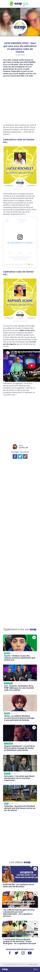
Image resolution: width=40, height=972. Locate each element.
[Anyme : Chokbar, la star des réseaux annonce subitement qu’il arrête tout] (20, 643)
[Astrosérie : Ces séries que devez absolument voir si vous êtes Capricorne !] (20, 763)
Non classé (20, 40)
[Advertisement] (20, 100)
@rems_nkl (23, 448)
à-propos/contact (33, 964)
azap (5, 969)
